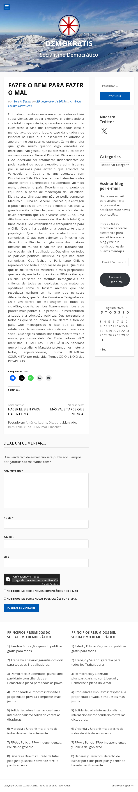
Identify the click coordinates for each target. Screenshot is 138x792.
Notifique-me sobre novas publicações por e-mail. (42, 598)
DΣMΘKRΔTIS (69, 43)
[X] (104, 131)
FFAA (36, 427)
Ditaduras (25, 106)
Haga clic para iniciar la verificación (36, 580)
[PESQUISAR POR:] (115, 86)
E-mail (9, 537)
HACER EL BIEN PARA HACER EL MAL (24, 409)
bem (11, 427)
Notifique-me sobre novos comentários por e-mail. (43, 591)
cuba (27, 427)
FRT (132, 785)
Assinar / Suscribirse (115, 279)
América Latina (36, 422)
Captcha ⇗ (50, 584)
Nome (8, 518)
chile (19, 427)
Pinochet (54, 427)
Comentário (13, 471)
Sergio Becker (23, 101)
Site (6, 556)
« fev (103, 349)
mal (44, 427)
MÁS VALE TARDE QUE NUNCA (67, 409)
